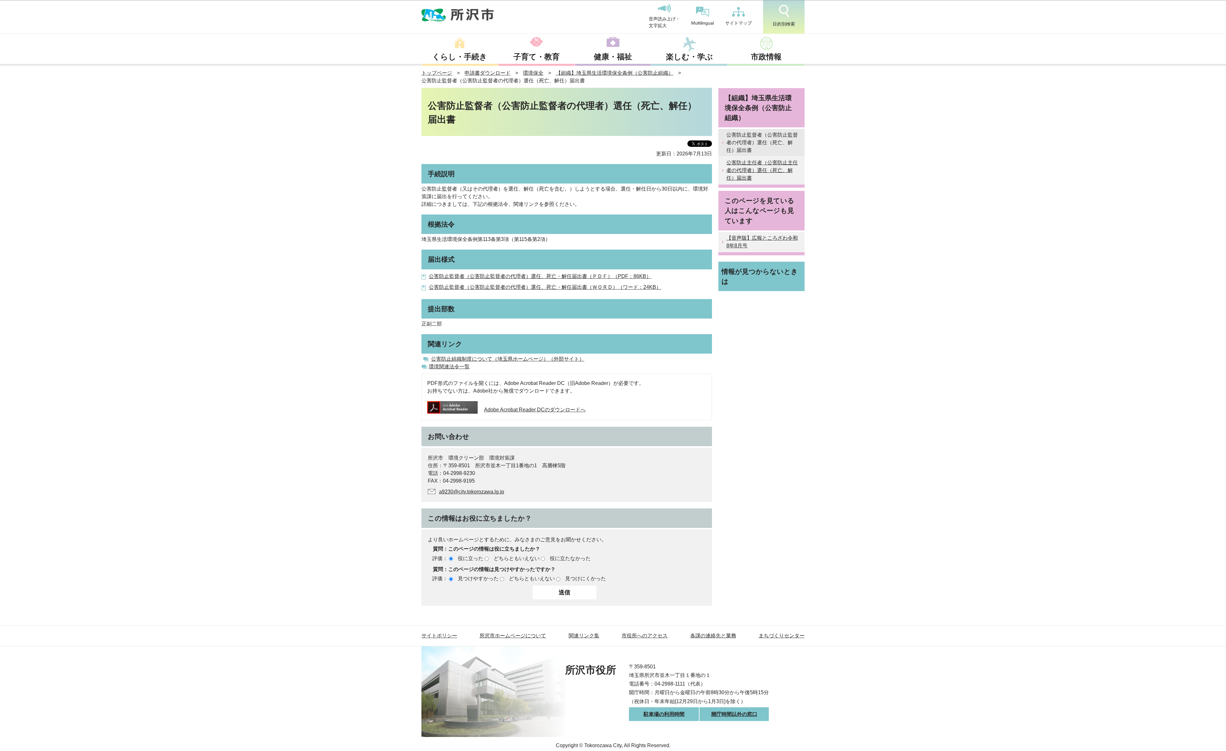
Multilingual (702, 23)
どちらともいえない (517, 558)
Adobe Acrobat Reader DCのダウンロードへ (535, 409)
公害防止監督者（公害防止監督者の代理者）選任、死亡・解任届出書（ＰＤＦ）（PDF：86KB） (540, 276)
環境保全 (533, 73)
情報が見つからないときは (760, 276)
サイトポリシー (439, 635)
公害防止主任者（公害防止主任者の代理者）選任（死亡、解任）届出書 (762, 170)
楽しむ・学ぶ (689, 56)
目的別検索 (784, 23)
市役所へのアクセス (645, 635)
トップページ (436, 73)
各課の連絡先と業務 (713, 635)
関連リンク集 (584, 635)
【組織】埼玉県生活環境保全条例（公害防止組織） (614, 73)
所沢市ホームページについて (513, 635)
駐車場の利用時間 (664, 714)
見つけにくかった (585, 578)
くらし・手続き (459, 56)
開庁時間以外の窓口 (734, 714)
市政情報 (766, 56)
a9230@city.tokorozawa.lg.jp (471, 491)
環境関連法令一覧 (449, 366)
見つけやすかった (478, 578)
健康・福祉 (613, 56)
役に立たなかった (570, 558)
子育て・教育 (536, 56)
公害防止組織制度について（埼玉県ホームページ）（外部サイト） (507, 359)
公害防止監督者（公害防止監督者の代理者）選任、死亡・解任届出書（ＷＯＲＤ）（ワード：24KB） (545, 287)
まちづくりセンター (782, 635)
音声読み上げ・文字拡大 (664, 22)
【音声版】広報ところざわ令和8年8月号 (762, 241)
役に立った (470, 558)
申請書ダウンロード (488, 73)
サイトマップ (738, 23)
